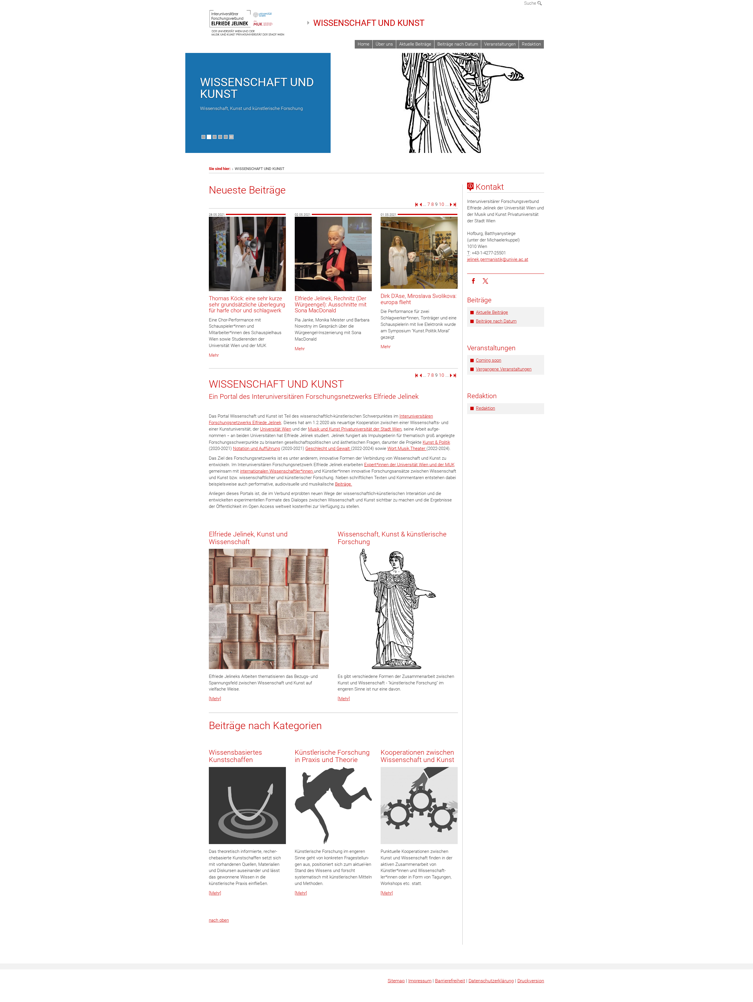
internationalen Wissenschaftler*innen (277, 471)
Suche (530, 3)
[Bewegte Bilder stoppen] (231, 137)
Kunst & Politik (436, 442)
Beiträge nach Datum (457, 44)
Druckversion (530, 980)
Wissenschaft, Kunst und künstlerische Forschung (251, 108)
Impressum (420, 980)
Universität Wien (275, 429)
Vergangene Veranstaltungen (504, 369)
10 (441, 204)
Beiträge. (343, 484)
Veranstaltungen (500, 44)
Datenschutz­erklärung (491, 980)
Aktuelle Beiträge (415, 44)
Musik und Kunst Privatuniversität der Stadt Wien (355, 429)
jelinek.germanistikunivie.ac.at (497, 259)
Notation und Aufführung (256, 448)
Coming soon (488, 360)
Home (363, 44)
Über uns (384, 44)
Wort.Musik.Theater (407, 448)
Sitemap (396, 980)
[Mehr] (215, 698)
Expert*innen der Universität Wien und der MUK (409, 464)
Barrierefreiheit (450, 980)
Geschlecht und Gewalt (328, 448)
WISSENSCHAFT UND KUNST (368, 22)
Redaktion (531, 44)
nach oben (219, 920)
